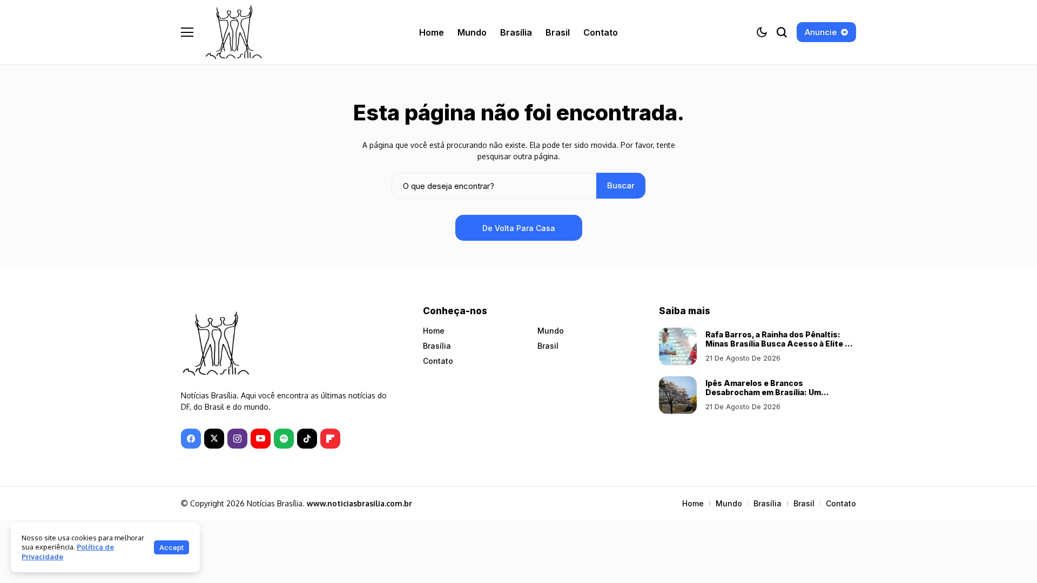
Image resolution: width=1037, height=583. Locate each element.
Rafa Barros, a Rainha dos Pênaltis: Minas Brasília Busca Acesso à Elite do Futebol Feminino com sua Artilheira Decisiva (779, 348)
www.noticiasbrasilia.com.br (359, 503)
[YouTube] (261, 439)
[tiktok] (307, 439)
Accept (171, 547)
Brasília (437, 345)
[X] (214, 439)
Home (434, 330)
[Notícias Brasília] (234, 32)
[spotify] (284, 439)
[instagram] (237, 439)
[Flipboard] (330, 439)
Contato (438, 360)
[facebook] (191, 439)
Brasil (547, 345)
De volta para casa (518, 228)
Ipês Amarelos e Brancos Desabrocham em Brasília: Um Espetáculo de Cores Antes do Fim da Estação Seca (778, 396)
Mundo (550, 330)
